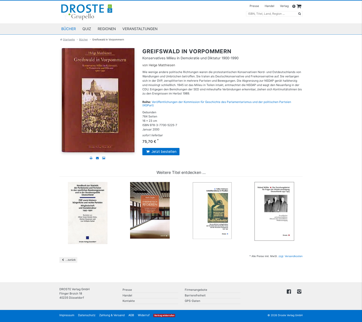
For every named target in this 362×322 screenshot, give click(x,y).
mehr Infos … (89, 202)
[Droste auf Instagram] (298, 291)
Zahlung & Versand (112, 315)
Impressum (66, 315)
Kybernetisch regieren (150, 188)
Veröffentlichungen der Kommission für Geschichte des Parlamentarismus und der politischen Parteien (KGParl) (216, 103)
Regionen (107, 29)
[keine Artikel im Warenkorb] (299, 6)
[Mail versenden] (97, 158)
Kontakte (129, 301)
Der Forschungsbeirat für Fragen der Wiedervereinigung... (274, 189)
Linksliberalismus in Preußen (212, 188)
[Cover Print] (104, 158)
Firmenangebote (196, 290)
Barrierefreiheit (195, 295)
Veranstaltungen (139, 29)
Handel (269, 6)
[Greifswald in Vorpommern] (98, 100)
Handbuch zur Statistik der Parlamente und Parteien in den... (87, 189)
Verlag (284, 6)
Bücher (68, 29)
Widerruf (144, 315)
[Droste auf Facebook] (288, 291)
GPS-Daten (192, 301)
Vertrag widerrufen (164, 315)
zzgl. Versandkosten (290, 256)
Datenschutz (86, 315)
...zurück (70, 259)
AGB (131, 315)
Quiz (86, 29)
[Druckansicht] (91, 158)
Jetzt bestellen (163, 151)
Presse (254, 6)
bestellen (89, 210)
